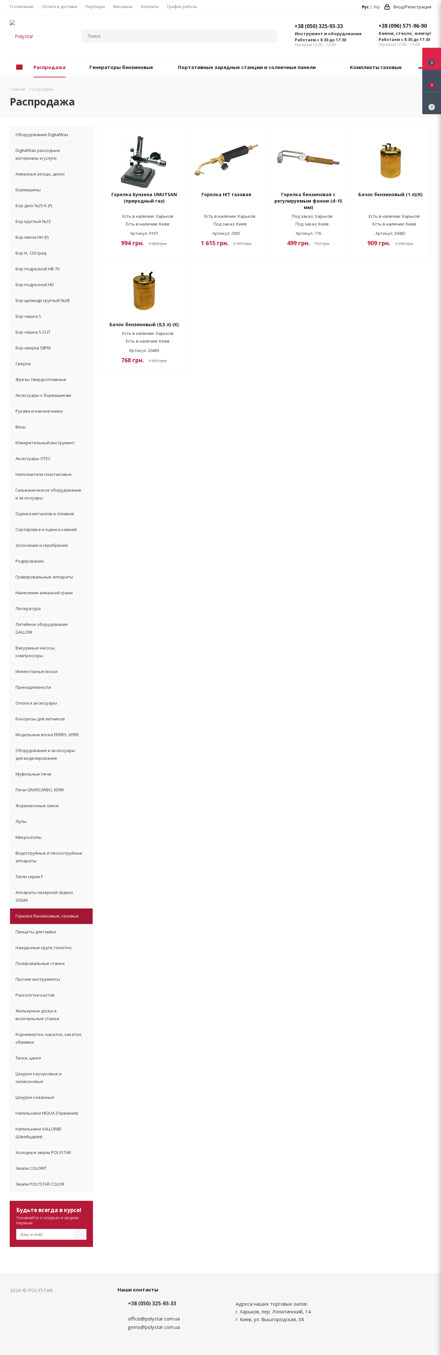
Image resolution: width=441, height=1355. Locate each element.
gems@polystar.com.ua (154, 1327)
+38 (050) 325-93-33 (318, 26)
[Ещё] (421, 67)
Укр (376, 7)
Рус (365, 7)
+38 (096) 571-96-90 (402, 25)
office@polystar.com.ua (154, 1318)
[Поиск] (269, 36)
